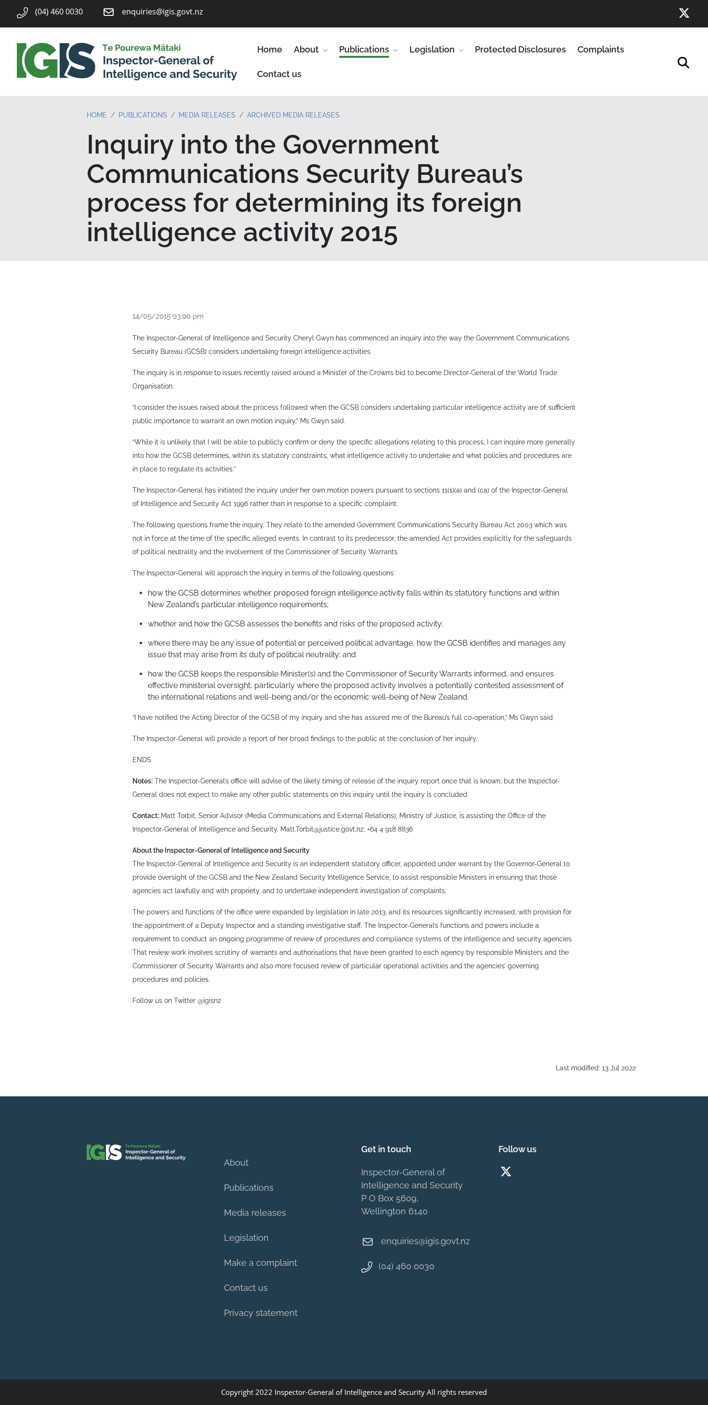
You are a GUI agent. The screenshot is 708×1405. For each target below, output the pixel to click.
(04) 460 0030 (406, 1266)
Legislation (432, 49)
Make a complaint (260, 1263)
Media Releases (207, 115)
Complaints (600, 49)
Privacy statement (261, 1313)
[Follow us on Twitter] (684, 13)
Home (269, 49)
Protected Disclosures (520, 49)
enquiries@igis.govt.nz (425, 1241)
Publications (364, 49)
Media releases (255, 1213)
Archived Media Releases (293, 115)
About (306, 49)
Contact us (279, 74)
